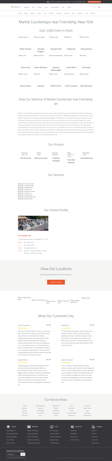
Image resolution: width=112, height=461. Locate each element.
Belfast (56, 408)
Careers (94, 434)
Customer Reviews (12, 437)
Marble (26, 13)
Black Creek (87, 408)
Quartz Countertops (32, 437)
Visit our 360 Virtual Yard (79, 2)
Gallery (40, 7)
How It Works (10, 440)
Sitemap (103, 458)
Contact (69, 7)
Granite (20, 13)
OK (23, 454)
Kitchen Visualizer (54, 434)
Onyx (45, 13)
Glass (73, 13)
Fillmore (24, 413)
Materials (26, 7)
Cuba (87, 410)
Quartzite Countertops (33, 440)
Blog (33, 7)
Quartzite (32, 13)
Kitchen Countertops (12, 434)
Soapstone (80, 13)
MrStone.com (74, 437)
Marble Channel (75, 440)
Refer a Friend (10, 443)
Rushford (25, 415)
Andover (24, 408)
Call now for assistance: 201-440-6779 (60, 2)
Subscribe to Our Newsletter (15, 451)
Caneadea (56, 410)
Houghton (56, 413)
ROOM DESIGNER (55, 7)
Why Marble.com (11, 431)
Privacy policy (95, 443)
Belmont (71, 408)
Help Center (74, 431)
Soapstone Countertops (33, 443)
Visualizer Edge (54, 440)
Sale (63, 7)
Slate (86, 13)
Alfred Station (40, 406)
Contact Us (95, 440)
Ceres (71, 410)
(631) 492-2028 (29, 245)
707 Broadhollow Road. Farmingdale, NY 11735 (33, 239)
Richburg (87, 413)
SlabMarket (74, 434)
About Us (94, 431)
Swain (56, 415)
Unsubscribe (21, 458)
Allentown (56, 406)
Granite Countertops (32, 434)
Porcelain (92, 13)
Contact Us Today (56, 282)
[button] (99, 7)
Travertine (51, 13)
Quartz (39, 13)
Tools (46, 7)
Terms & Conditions (92, 458)
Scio (40, 415)
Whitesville (87, 415)
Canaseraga (40, 410)
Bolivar (24, 410)
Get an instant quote (94, 2)
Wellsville (72, 415)
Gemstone (59, 13)
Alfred (25, 406)
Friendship (40, 413)
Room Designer (54, 431)
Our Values (94, 437)
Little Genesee (71, 413)
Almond (87, 406)
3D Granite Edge (54, 443)
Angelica (40, 408)
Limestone (67, 13)
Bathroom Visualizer (55, 437)
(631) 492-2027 (29, 242)
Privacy (99, 458)
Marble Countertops (32, 431)
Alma (71, 406)
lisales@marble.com (30, 248)
